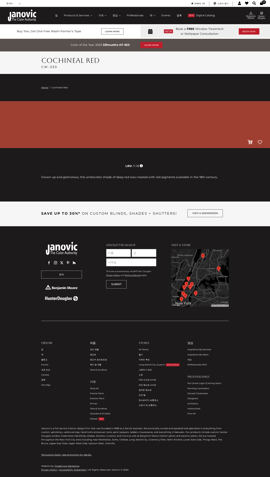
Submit (116, 284)
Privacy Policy (113, 275)
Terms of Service (133, 275)
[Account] (239, 3)
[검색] (254, 3)
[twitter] (61, 262)
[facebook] (49, 262)
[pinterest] (68, 262)
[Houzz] (74, 262)
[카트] (261, 3)
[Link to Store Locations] (200, 278)
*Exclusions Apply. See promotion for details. (66, 454)
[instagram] (55, 262)
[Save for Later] (260, 142)
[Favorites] (246, 3)
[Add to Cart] (250, 142)
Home (44, 87)
